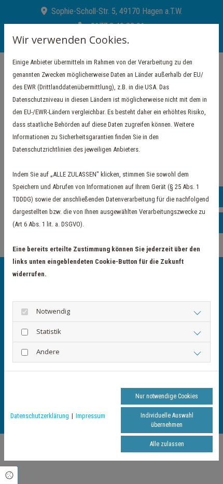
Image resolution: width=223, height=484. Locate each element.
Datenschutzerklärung (39, 416)
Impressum (90, 416)
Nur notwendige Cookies (166, 396)
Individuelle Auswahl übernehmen (167, 420)
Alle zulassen (167, 444)
